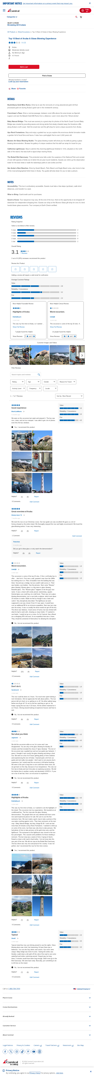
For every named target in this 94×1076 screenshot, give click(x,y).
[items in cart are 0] (81, 17)
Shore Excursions (24, 32)
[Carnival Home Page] (13, 10)
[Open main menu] (4, 10)
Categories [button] (9, 17)
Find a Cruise (47, 75)
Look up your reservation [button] (18, 81)
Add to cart (24, 67)
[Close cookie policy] (91, 1071)
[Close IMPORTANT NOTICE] (89, 3)
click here (59, 1073)
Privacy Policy (35, 1073)
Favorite (22, 88)
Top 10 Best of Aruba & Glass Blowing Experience (49, 32)
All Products (11, 32)
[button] (76, 17)
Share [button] (13, 88)
